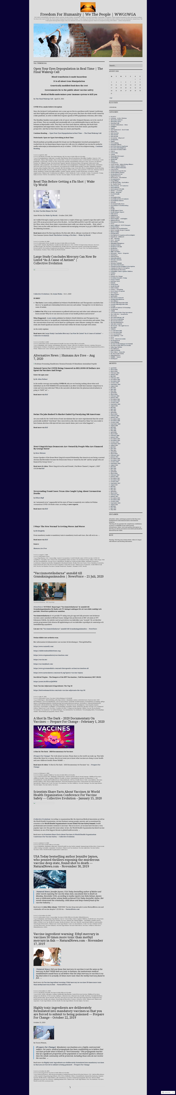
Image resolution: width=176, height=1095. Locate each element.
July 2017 (113, 486)
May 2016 (113, 509)
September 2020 (115, 424)
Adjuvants (51, 158)
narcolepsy (51, 956)
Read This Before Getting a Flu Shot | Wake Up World (64, 183)
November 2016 (115, 499)
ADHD (44, 951)
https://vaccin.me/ (40, 616)
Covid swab (43, 161)
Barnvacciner (92, 656)
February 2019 (115, 455)
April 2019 (114, 452)
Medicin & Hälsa (116, 245)
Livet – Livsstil (115, 240)
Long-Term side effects (78, 168)
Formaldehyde (42, 518)
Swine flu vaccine (69, 521)
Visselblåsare (115, 349)
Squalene (61, 521)
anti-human (48, 875)
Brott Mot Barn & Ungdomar (119, 146)
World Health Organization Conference (55, 806)
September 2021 (115, 404)
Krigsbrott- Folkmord (117, 237)
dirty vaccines (71, 516)
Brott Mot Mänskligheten (118, 148)
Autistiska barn (83, 656)
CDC (99, 158)
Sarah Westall (115, 286)
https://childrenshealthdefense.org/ (47, 607)
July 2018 (113, 467)
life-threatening (65, 168)
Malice (36, 878)
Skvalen (85, 663)
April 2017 (114, 491)
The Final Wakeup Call (44, 99)
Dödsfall (71, 658)
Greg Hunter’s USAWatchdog (119, 205)
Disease (90, 245)
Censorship (52, 514)
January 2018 (114, 476)
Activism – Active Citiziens (119, 118)
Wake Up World (51, 215)
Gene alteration (62, 165)
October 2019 (115, 442)
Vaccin (39, 523)
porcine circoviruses (46, 1036)
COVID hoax (95, 160)
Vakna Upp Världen (116, 347)
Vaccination (44, 523)
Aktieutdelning (50, 656)
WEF (80, 523)
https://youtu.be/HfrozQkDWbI (45, 638)
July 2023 (113, 376)
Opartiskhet (44, 663)
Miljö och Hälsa (115, 251)
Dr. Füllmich (42, 163)
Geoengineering (115, 197)
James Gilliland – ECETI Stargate (120, 225)
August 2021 (114, 406)
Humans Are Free (40, 505)
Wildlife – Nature (116, 357)
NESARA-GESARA (116, 260)
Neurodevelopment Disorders (71, 738)
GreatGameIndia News (117, 204)
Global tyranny (90, 165)
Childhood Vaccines (95, 733)
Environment (37, 347)
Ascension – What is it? (118, 138)
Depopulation (74, 161)
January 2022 (114, 397)
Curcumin (44, 516)
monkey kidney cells (40, 738)
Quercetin (46, 521)
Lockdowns (37, 519)
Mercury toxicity (77, 246)
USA (84, 248)
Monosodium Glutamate (54, 738)
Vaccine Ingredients (96, 739)
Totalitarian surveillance (57, 173)
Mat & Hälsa (114, 242)
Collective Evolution (41, 294)
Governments (55, 166)
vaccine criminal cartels (94, 880)
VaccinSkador (77, 666)
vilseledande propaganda (46, 668)
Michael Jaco (114, 250)
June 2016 (113, 508)
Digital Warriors (116, 176)
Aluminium (69, 656)
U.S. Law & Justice (116, 334)
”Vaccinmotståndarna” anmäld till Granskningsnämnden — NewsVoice (70, 585)
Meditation (114, 248)
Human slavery (115, 220)
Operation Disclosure (117, 265)
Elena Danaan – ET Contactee (119, 186)
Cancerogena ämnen (62, 658)
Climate (113, 161)
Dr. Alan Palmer (41, 379)
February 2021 (115, 416)
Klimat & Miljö (115, 232)
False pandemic (45, 165)
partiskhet (69, 663)
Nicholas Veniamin (116, 263)
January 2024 (114, 374)
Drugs (48, 163)
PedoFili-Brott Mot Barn (118, 270)
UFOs (112, 337)
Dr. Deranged (80, 516)
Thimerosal (45, 173)
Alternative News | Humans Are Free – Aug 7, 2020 (64, 357)
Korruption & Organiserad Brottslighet (123, 235)
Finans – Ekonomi (116, 192)
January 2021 (114, 417)
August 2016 (114, 504)
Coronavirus (66, 514)
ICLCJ (112, 223)
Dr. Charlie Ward (116, 184)
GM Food (36, 166)
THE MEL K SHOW (116, 324)
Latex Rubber (92, 736)
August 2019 (114, 445)
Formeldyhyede (56, 246)
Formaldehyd (89, 658)
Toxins (88, 173)
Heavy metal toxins (39, 954)
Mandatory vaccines (65, 1034)
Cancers (95, 158)
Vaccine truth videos (76, 882)
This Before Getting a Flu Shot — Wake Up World (69, 235)
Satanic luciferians (81, 171)
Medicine (62, 347)
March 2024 (114, 371)
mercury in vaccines (67, 954)
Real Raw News (115, 281)
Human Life (70, 877)
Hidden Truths (115, 217)
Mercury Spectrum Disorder (83, 954)
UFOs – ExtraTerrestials (118, 339)
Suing (96, 171)
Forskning (97, 658)
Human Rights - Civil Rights (82, 877)
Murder (79, 878)
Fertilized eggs (38, 246)
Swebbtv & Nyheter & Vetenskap (120, 307)
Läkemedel (37, 661)
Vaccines (83, 174)
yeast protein (49, 1037)
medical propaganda (78, 1034)
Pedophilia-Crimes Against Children (122, 271)
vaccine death (56, 957)
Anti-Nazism (114, 134)
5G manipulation (43, 158)
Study (35, 348)
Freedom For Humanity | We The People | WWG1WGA (88, 14)
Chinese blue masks (47, 160)
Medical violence (65, 878)
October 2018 (115, 462)
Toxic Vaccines (50, 665)
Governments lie (65, 166)
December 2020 (115, 419)
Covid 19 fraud (86, 160)
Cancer (62, 875)
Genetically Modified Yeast (51, 736)
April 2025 (114, 368)
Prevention (46, 248)
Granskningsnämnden (45, 660)
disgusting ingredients (50, 1032)
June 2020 (113, 429)
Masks (70, 519)
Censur (113, 154)
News (89, 519)
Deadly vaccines (65, 734)
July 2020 (113, 427)
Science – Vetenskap (117, 289)
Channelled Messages (117, 156)
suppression (37, 173)
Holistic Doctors (61, 877)
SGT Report (114, 293)
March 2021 (114, 414)
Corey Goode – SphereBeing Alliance (122, 164)
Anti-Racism (114, 136)
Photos (113, 274)
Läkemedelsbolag (46, 661)
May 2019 (113, 450)
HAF (46, 395)
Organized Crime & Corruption (120, 268)
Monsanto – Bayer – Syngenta (120, 253)
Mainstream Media (47, 519)
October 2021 (115, 402)
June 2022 (113, 389)
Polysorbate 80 (38, 521)
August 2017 (114, 485)
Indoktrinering (56, 660)
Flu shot (48, 246)
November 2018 (115, 460)
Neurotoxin (100, 803)
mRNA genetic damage (60, 170)
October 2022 (115, 383)
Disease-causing (89, 345)
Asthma (54, 951)
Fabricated (92, 163)
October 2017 (115, 481)
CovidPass (37, 516)
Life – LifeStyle (115, 238)
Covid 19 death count (76, 514)
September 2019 (115, 443)
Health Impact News (117, 210)
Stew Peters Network (117, 297)
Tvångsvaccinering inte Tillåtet (76, 665)
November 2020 (115, 420)
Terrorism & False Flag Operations (121, 312)
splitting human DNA (60, 1036)
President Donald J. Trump (119, 278)
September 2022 (115, 384)
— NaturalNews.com (71, 866)
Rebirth (113, 283)
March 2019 (114, 453)
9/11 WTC (113, 116)
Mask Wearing (99, 168)
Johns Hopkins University (46, 168)
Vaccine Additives (72, 739)
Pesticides (100, 519)
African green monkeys (56, 1031)
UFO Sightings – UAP (117, 335)
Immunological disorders (89, 803)
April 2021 (114, 412)
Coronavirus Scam (76, 160)
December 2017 (115, 478)
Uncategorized (43, 1029)
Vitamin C (69, 523)
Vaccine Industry (51, 882)
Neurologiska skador (92, 661)
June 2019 (113, 448)
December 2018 (115, 458)
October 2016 (115, 501)
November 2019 (115, 440)
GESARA (113, 202)
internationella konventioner (70, 660)
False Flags (97, 516)
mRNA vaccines (72, 170)
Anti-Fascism (115, 133)
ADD (39, 245)
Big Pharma (64, 158)
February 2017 (115, 495)
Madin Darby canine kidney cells (49, 1034)
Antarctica (114, 131)
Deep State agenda (63, 161)
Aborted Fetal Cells (44, 733)
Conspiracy (114, 162)
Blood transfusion (74, 158)
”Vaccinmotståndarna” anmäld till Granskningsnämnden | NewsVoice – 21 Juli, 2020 (69, 531)
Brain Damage (84, 733)
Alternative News (44, 243)
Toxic (80, 248)
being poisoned (68, 1031)
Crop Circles (114, 169)
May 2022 (113, 391)
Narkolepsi (114, 255)
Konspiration (115, 233)
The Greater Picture (117, 321)
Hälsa (112, 207)
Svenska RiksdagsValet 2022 (119, 304)
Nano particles (82, 170)
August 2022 (114, 386)
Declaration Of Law (116, 174)
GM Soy (72, 736)
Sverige (91, 663)
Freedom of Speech (49, 877)
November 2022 (115, 381)
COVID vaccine (88, 514)
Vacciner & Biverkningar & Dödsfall (61, 655)
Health (72, 166)
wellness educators (95, 882)
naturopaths (98, 878)
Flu (51, 165)
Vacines (44, 250)
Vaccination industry (92, 248)
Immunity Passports (92, 518)
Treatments (94, 173)
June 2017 (113, 488)
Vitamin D (76, 523)
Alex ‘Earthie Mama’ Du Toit (46, 211)
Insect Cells (83, 736)
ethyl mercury (66, 952)
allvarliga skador (60, 656)
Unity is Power (38, 174)
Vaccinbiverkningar (56, 666)
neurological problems (90, 246)
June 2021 (113, 409)
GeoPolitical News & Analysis (120, 199)
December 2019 (115, 439)
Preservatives (38, 248)
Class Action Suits (59, 160)
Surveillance (114, 301)
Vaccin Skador (96, 665)
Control (67, 160)
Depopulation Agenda (77, 734)
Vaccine (58, 174)
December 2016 (115, 498)
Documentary (89, 734)
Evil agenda (84, 163)
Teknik (113, 311)
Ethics (92, 516)
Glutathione (60, 518)
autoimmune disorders (60, 345)
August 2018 (114, 465)
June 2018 (113, 468)
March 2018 (114, 473)
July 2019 (113, 447)
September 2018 (115, 463)
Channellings (114, 158)
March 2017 (114, 493)
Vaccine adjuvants (55, 348)
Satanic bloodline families (52, 171)
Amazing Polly (115, 123)
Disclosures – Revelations (119, 177)
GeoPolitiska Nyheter (117, 200)
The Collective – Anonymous (119, 314)
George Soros (52, 518)
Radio (74, 663)
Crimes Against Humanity (118, 167)
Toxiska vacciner (61, 665)
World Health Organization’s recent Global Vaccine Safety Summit (70, 780)
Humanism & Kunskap (117, 222)
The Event (114, 316)
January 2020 (114, 437)
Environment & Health (57, 343)
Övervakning (115, 143)
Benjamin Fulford (116, 144)
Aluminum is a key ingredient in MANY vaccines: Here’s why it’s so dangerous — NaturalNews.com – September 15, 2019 (68, 1047)
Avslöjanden (114, 139)
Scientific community (49, 804)
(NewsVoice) (38, 563)
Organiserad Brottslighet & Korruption (123, 266)
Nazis (85, 519)
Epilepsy (59, 952)
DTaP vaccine (51, 952)
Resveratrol (54, 521)
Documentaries (115, 179)
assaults (57, 158)
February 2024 (115, 373)
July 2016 (113, 506)
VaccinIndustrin (68, 666)
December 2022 (115, 379)
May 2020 (113, 430)
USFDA (45, 174)
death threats (92, 875)
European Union (75, 163)
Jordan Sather (115, 227)
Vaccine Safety (75, 174)
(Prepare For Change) (42, 712)
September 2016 (115, 503)
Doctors (91, 161)
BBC (98, 656)
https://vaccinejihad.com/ (43, 620)
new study (52, 318)
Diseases (82, 161)
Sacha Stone (114, 284)
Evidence (45, 347)
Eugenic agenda (65, 163)
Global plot (82, 165)
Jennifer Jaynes (96, 877)
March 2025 (114, 369)
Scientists (91, 171)
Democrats (54, 516)
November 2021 (115, 401)
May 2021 (113, 411)
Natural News (43, 848)
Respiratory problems (57, 248)
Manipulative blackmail (60, 519)
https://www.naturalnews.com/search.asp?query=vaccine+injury (58, 629)
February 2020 (115, 435)
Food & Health (115, 194)
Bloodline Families (86, 158)
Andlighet (114, 126)
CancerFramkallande (48, 658)
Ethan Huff (39, 463)
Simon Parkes (115, 294)
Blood (77, 733)
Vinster (57, 668)
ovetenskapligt (60, 663)
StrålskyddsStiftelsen (117, 299)
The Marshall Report (117, 322)
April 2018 (114, 471)
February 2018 (115, 475)
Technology (114, 309)
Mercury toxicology (78, 347)
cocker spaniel (38, 1032)
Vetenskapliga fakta (88, 666)
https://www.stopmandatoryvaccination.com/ (51, 612)
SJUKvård (80, 663)
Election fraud (55, 163)
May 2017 (113, 490)
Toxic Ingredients (62, 880)
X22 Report (114, 358)
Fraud (55, 165)
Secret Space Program (118, 291)
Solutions (68, 248)
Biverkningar (38, 658)
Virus (49, 250)
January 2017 (114, 496)
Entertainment (115, 187)
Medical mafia (42, 170)
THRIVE (113, 329)
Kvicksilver (83, 660)
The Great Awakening (117, 319)
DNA (86, 161)
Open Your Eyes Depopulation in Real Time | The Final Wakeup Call (68, 70)
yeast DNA (41, 1037)
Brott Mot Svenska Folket (118, 149)
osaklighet (52, 663)
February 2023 (115, 378)
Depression (84, 245)
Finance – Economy (116, 190)
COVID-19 (51, 161)
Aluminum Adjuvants (51, 803)
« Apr (110, 98)
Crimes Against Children (46, 731)
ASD (46, 345)
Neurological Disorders (41, 880)
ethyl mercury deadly (77, 952)
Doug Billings (115, 181)
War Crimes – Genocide (118, 352)
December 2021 (115, 399)
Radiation (41, 171)
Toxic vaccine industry (75, 880)
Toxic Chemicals (70, 173)
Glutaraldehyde (64, 736)
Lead (57, 347)
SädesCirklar (115, 288)
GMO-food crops (45, 166)
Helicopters (114, 214)
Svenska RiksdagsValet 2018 (119, 302)
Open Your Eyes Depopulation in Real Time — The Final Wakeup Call (75, 133)
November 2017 (115, 480)
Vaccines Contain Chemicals (57, 523)
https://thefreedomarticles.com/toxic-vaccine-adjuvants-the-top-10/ (59, 647)
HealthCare (51, 347)
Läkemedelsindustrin (94, 660)
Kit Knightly (40, 487)
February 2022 (115, 396)
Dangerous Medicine (40, 952)
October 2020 (115, 422)
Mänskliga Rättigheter (59, 661)
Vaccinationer (45, 666)
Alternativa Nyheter (117, 120)
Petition (113, 273)
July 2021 (113, 407)
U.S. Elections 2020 (116, 332)
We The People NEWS (117, 353)
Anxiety (44, 245)
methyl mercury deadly (41, 956)
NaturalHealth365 (116, 258)
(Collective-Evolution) (42, 776)
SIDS (84, 956)
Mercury (50, 170)
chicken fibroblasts (98, 1031)
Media (35, 170)
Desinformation (79, 658)
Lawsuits (57, 168)
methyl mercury (97, 954)
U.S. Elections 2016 (116, 330)
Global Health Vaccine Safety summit (69, 803)
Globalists (99, 165)
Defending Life (38, 877)
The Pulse (114, 327)
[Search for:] (125, 66)
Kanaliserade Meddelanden (119, 228)
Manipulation (90, 168)
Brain (69, 345)
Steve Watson (40, 432)
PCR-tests (90, 170)
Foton (112, 195)
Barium (72, 733)
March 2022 (114, 394)
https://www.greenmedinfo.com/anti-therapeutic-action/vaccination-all (61, 625)
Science (73, 956)
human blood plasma (91, 1032)
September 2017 (115, 483)
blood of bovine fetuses (81, 1031)
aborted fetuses (43, 1031)
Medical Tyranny (54, 878)
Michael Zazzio (71, 661)
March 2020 (114, 434)
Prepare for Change (117, 276)
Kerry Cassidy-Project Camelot (120, 230)
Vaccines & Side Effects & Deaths (75, 156)
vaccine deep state (39, 882)
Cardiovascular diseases (62, 245)
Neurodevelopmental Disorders (94, 347)
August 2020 (114, 425)
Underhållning (115, 342)
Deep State (100, 875)
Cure (55, 161)
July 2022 (113, 388)
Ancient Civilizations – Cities (119, 125)
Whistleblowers (84, 874)
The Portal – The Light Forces (120, 325)
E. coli (95, 734)
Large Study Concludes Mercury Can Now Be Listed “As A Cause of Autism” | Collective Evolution (65, 260)
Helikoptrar (114, 215)
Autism (50, 345)
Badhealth (61, 951)
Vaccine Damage (84, 739)
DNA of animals (66, 1032)
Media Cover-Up (43, 878)
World (63, 250)
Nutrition (94, 519)
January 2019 (114, 457)
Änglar (113, 141)
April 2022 (114, 392)
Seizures (79, 956)
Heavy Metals (50, 954)
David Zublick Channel (117, 172)
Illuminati (93, 166)
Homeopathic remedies (82, 166)
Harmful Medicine (96, 952)
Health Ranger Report (117, 212)
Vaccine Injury (66, 174)
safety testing (38, 804)
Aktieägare (41, 656)
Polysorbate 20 (85, 738)
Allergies (49, 951)
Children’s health (39, 734)
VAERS (89, 174)
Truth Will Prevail (96, 521)
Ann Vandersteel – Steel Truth (120, 130)
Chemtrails (37, 160)
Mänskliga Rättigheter (117, 243)
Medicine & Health (44, 156)
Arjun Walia (57, 294)
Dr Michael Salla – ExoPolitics (120, 182)
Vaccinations (52, 174)
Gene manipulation (72, 165)
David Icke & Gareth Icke (118, 171)
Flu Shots (88, 952)
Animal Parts (61, 733)
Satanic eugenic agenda (68, 171)
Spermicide (37, 739)
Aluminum (41, 345)
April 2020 (114, 432)
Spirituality (114, 296)
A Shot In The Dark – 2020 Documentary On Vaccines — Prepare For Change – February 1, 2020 (69, 676)
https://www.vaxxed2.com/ (44, 603)
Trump (101, 173)
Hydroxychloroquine (78, 518)
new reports (73, 470)
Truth (85, 880)
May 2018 (113, 470)
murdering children (88, 878)
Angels (113, 128)
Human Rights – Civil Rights (119, 218)
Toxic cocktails (81, 173)
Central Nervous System (79, 951)
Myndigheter (81, 661)
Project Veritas (115, 279)
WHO (93, 174)
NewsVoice (37, 663)
